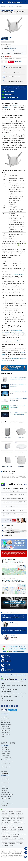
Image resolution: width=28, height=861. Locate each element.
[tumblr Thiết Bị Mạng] (17, 706)
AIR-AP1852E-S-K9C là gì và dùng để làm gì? (12, 491)
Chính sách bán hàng (5, 720)
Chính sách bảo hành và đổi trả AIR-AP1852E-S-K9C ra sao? (13, 514)
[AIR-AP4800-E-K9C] (7, 460)
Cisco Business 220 (5, 816)
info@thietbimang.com (11, 97)
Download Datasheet (5, 734)
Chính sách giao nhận (5, 722)
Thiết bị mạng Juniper (5, 749)
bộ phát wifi (15, 106)
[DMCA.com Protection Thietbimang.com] (4, 773)
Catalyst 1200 (11, 811)
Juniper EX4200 (5, 829)
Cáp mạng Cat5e (21, 838)
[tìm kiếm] (26, 2)
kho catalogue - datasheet (17, 274)
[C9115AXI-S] (21, 460)
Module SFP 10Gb (5, 822)
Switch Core (13, 818)
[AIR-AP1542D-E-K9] (7, 432)
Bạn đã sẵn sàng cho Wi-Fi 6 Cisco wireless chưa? (17, 385)
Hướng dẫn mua (19, 61)
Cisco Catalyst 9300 (5, 782)
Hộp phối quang (5, 838)
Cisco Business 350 (5, 818)
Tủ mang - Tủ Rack (5, 755)
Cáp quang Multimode (6, 792)
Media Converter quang (6, 796)
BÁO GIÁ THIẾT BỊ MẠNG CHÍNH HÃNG (15, 646)
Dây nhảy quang (5, 834)
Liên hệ (2, 736)
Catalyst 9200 (4, 813)
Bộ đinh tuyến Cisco (5, 768)
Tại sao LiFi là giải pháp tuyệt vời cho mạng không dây (18, 406)
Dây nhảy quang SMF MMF (7, 794)
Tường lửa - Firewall (5, 753)
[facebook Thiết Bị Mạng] (2, 706)
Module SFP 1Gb (19, 820)
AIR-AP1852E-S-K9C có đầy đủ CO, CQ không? (12, 510)
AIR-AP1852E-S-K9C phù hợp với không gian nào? (13, 494)
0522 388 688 (9, 91)
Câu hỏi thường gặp (5, 732)
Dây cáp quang (13, 834)
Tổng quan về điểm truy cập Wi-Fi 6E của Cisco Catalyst (18, 399)
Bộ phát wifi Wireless (5, 760)
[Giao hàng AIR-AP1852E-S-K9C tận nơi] (14, 544)
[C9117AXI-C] (21, 432)
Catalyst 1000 (4, 811)
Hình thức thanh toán (5, 726)
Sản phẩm (11, 6)
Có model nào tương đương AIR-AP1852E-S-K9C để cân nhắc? (13, 502)
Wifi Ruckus (15, 825)
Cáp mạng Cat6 (4, 841)
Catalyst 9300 (11, 813)
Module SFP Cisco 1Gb (5, 764)
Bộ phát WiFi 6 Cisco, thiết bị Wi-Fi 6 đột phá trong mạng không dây (18, 413)
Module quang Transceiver (7, 762)
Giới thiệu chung (4, 716)
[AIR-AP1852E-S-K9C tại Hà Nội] (14, 569)
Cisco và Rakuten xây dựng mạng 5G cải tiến (18, 392)
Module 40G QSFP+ (13, 822)
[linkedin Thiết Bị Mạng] (12, 706)
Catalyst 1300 (18, 811)
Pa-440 (11, 845)
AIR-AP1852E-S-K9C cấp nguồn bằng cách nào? (13, 498)
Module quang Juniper (14, 831)
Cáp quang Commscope (6, 836)
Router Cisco (4, 820)
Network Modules (20, 818)
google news (5, 805)
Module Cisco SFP (11, 820)
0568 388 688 (9, 94)
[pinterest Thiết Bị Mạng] (15, 706)
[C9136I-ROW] (21, 446)
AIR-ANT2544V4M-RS (16, 332)
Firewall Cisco (4, 843)
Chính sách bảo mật (5, 718)
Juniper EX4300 (13, 829)
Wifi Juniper (4, 827)
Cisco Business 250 (14, 816)
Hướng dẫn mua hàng (5, 730)
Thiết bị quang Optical (5, 751)
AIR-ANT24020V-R (15, 330)
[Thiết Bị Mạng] (15, 2)
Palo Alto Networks (5, 790)
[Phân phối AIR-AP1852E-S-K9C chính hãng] (14, 484)
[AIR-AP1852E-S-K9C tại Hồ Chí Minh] (14, 589)
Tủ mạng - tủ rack (13, 838)
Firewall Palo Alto (20, 843)
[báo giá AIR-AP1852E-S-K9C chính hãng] (14, 520)
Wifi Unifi (3, 825)
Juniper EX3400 (4, 786)
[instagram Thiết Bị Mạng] (10, 706)
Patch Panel (11, 841)
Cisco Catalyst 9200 (5, 780)
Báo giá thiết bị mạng (5, 728)
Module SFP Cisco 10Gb (6, 766)
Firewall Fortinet (12, 843)
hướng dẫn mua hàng (14, 358)
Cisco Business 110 (19, 813)
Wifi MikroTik (22, 825)
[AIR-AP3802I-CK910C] (7, 446)
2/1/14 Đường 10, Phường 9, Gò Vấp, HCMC (12, 580)
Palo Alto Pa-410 (5, 845)
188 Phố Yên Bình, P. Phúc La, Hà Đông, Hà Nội (13, 561)
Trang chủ (3, 6)
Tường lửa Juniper (5, 788)
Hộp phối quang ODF (5, 798)
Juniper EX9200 (5, 831)
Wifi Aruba (9, 825)
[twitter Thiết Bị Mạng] (5, 706)
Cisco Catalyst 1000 (5, 778)
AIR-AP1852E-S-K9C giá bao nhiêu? (10, 506)
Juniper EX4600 (20, 829)
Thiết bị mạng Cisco (5, 747)
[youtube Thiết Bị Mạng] (7, 706)
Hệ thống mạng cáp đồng (6, 757)
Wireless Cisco (7, 107)
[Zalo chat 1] (25, 848)
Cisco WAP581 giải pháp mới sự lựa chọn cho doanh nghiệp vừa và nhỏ (18, 378)
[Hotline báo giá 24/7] (25, 857)
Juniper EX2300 (4, 784)
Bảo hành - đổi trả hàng (6, 724)
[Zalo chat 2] (25, 853)
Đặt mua (11, 61)
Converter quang (15, 836)
